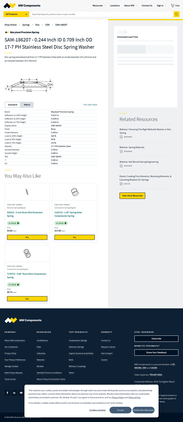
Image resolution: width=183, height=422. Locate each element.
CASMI (154, 367)
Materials (40, 359)
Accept (120, 410)
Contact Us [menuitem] (147, 5)
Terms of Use (10, 379)
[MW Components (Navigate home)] (23, 320)
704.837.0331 (156, 374)
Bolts (71, 359)
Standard (12, 104)
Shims (71, 372)
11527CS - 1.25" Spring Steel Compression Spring (68, 214)
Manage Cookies (11, 366)
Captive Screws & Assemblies (81, 353)
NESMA (138, 367)
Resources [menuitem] (98, 5)
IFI (173, 364)
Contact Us (105, 340)
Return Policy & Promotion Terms (51, 379)
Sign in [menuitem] (160, 5)
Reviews (40, 366)
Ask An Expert (107, 353)
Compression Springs (78, 340)
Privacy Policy (10, 353)
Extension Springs (76, 347)
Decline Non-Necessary (143, 410)
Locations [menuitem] (115, 5)
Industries (41, 353)
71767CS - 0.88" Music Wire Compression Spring (26, 275)
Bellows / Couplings (77, 366)
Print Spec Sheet (90, 104)
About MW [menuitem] (129, 5)
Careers (104, 359)
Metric (27, 104)
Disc (37, 24)
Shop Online (11, 24)
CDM (47, 24)
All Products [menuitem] (11, 14)
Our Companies (11, 347)
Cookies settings (97, 410)
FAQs (39, 347)
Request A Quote (108, 347)
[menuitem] (175, 5)
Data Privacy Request (14, 372)
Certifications (42, 340)
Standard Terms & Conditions (49, 372)
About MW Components (15, 340)
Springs (26, 24)
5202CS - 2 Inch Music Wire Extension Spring (25, 214)
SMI (144, 367)
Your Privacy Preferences (15, 359)
